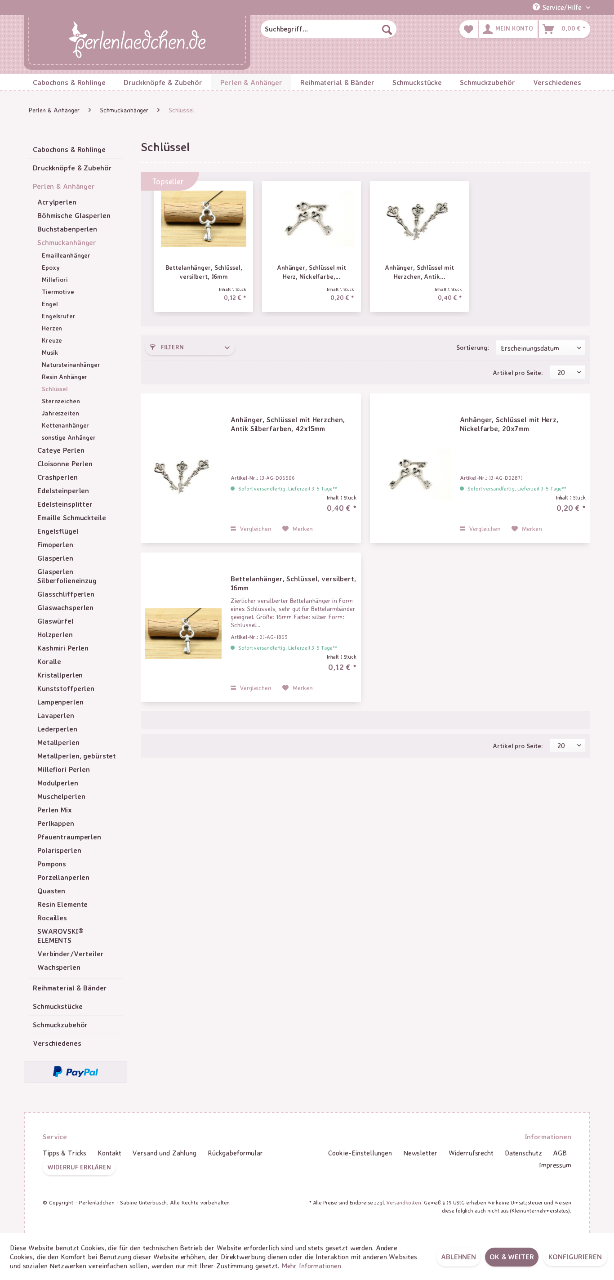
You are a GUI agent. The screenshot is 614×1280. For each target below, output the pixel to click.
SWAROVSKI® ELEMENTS (60, 936)
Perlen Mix (54, 809)
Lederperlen (57, 728)
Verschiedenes (57, 1043)
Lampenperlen (60, 701)
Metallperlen (58, 742)
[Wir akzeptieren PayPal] (75, 1072)
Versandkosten (404, 1202)
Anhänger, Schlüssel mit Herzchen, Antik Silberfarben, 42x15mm (287, 424)
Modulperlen (57, 782)
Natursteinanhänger (71, 364)
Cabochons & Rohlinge (69, 149)
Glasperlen (55, 557)
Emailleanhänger (66, 255)
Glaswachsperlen (65, 607)
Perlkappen (55, 823)
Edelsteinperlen (63, 490)
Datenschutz (523, 1152)
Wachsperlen (58, 967)
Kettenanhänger (65, 425)
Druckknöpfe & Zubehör (72, 167)
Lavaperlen (55, 715)
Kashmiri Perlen (63, 647)
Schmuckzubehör (60, 1024)
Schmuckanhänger (66, 242)
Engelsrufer (59, 316)
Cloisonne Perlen (65, 463)
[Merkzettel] (468, 29)
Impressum (555, 1164)
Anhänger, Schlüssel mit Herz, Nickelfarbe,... (311, 271)
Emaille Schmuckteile (71, 517)
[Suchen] (387, 29)
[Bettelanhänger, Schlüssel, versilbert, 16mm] (203, 218)
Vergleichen (254, 528)
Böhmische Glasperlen (74, 215)
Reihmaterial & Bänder (70, 987)
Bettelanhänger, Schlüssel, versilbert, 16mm (203, 271)
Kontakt (109, 1152)
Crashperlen (57, 477)
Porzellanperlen (63, 877)
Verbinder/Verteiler (70, 953)
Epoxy (50, 267)
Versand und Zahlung (164, 1152)
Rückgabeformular (235, 1152)
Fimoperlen (55, 544)
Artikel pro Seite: (518, 372)
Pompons (51, 863)
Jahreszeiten (60, 413)
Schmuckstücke (57, 1006)
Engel (50, 304)
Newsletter (420, 1152)
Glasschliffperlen (65, 593)
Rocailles (52, 917)
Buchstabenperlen (67, 228)
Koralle (49, 661)
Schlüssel (55, 388)
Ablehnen (458, 1256)
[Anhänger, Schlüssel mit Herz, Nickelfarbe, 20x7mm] (311, 218)
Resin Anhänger (64, 376)
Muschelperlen (61, 796)
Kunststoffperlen (65, 688)
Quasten (51, 890)
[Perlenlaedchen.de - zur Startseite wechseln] (137, 40)
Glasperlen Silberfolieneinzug (67, 576)
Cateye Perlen (60, 450)
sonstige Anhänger (69, 437)
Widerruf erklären (79, 1167)
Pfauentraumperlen (69, 836)
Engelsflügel (58, 530)
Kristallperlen (60, 674)
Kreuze (52, 340)
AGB (560, 1152)
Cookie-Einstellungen (360, 1152)
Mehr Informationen (311, 1265)
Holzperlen (55, 634)
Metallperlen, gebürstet (76, 755)
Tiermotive (58, 291)
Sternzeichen (61, 401)
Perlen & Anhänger (64, 186)
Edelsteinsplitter (65, 504)
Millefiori (55, 279)
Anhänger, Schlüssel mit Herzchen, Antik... (419, 271)
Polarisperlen (59, 850)
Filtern (171, 347)
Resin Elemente (62, 904)
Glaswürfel (55, 620)
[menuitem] (328, 29)
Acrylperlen (56, 201)
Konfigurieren (575, 1256)
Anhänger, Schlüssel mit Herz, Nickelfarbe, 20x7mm (509, 424)
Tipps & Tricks (64, 1152)
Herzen (52, 328)
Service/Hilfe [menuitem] (562, 7)
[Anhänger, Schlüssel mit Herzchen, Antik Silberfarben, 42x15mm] (419, 218)
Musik (50, 352)
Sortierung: (472, 347)
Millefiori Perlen (63, 769)
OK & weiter (511, 1256)
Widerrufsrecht (471, 1152)
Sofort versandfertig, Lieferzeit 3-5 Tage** (287, 488)
